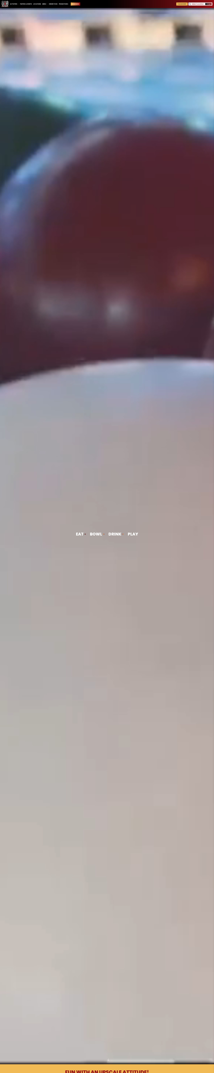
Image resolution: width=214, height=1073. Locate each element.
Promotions (64, 4)
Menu (44, 4)
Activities (14, 4)
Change (208, 4)
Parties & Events (26, 4)
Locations (37, 4)
